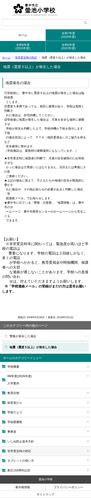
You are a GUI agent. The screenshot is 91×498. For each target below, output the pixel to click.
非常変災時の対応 (26, 57)
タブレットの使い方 (20, 460)
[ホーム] (45, 9)
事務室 (11, 431)
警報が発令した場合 (23, 336)
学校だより (14, 412)
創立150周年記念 (18, 470)
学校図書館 (14, 422)
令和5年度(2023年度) (68, 46)
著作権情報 (22, 487)
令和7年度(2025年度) (68, 34)
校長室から (14, 402)
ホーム (22, 35)
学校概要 (13, 366)
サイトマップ (45, 494)
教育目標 (13, 393)
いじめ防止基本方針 (20, 441)
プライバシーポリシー (68, 487)
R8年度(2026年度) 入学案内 (19, 379)
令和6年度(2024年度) (22, 46)
